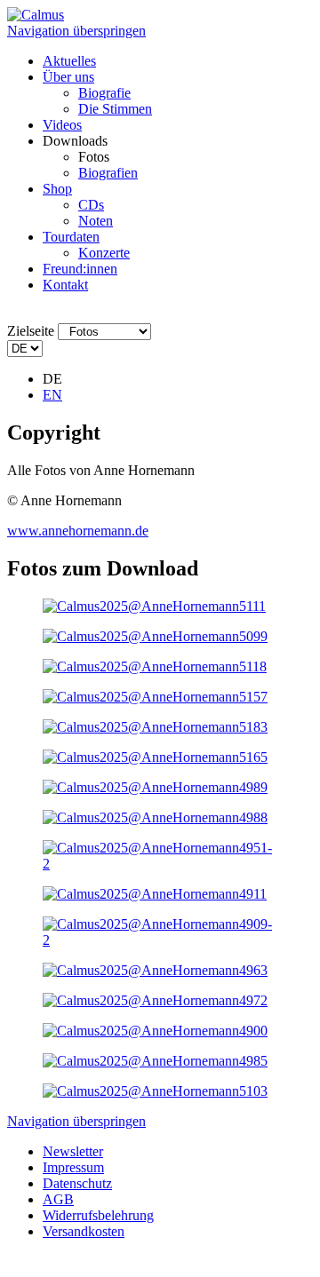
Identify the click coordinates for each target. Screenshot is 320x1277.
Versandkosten (83, 1231)
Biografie (104, 92)
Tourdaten (71, 236)
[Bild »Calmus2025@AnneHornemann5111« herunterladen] (154, 606)
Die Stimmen (115, 108)
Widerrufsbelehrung (98, 1215)
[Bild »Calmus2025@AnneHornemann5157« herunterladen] (155, 696)
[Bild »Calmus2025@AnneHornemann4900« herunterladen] (155, 1030)
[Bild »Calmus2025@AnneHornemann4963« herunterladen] (155, 970)
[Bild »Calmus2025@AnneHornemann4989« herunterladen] (155, 787)
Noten (95, 220)
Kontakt (65, 284)
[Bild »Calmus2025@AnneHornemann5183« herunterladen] (155, 726)
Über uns (68, 76)
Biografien (108, 172)
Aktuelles (69, 60)
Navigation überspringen (76, 30)
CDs (91, 204)
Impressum (73, 1167)
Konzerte (104, 252)
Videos (62, 124)
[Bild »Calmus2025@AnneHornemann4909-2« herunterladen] (160, 940)
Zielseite (30, 330)
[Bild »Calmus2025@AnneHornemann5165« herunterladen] (155, 757)
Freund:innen (80, 268)
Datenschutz (77, 1183)
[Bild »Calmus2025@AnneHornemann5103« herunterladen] (155, 1091)
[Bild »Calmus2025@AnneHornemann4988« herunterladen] (155, 817)
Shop (57, 188)
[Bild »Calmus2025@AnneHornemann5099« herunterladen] (155, 636)
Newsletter (73, 1151)
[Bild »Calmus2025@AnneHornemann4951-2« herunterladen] (160, 863)
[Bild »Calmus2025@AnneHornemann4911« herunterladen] (155, 893)
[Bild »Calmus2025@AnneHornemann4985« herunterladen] (155, 1060)
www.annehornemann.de (77, 530)
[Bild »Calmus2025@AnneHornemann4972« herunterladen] (155, 1000)
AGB (58, 1199)
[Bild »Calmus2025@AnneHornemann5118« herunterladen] (155, 666)
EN (52, 394)
